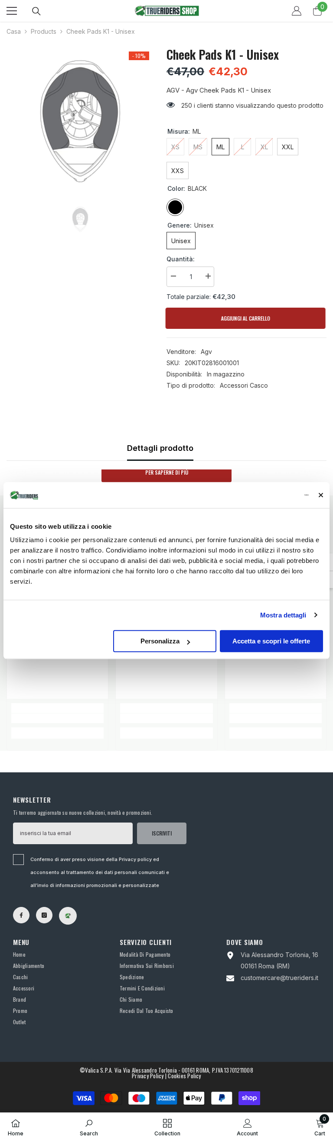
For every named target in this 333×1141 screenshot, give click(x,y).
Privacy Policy (147, 1075)
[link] (57, 718)
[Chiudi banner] (321, 495)
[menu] (12, 11)
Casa (14, 31)
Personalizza (160, 641)
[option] (80, 121)
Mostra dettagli (283, 615)
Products (43, 31)
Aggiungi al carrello (246, 318)
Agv (206, 351)
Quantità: (180, 259)
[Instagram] (44, 915)
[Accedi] (296, 11)
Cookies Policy (184, 1075)
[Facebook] (21, 915)
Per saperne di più (166, 472)
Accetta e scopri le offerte (271, 641)
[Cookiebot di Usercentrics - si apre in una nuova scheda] (271, 495)
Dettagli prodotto (160, 448)
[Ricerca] (36, 11)
